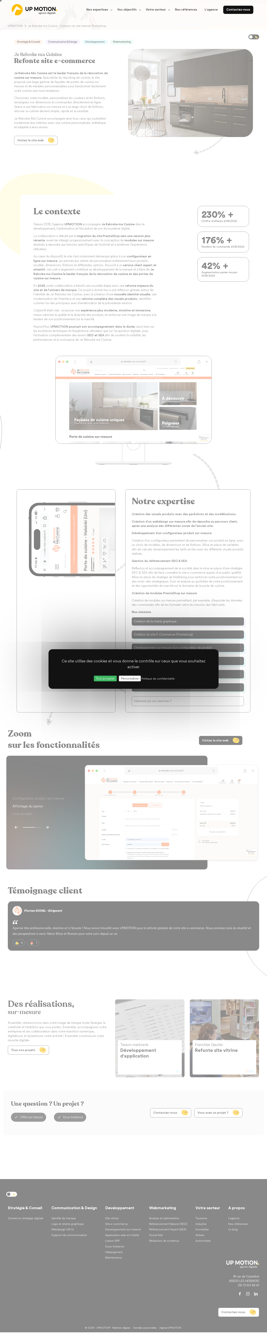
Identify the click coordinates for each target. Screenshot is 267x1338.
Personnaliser (130, 678)
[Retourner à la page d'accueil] (34, 9)
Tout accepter (105, 678)
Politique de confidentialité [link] (158, 679)
